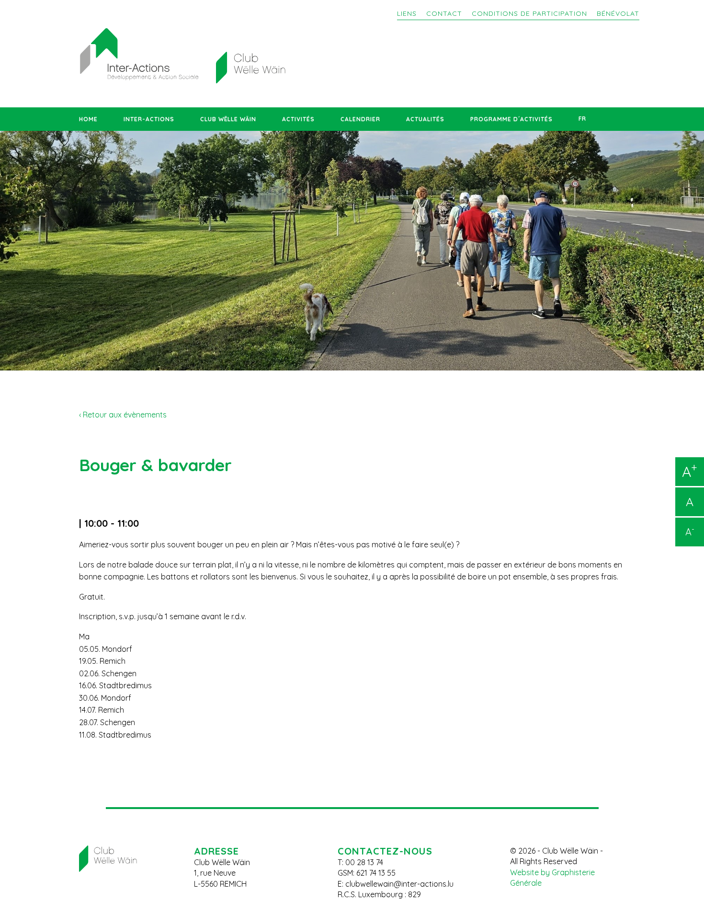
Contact (444, 13)
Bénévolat (618, 13)
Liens (407, 13)
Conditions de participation (529, 13)
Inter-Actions (149, 119)
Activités (298, 119)
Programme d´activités (511, 119)
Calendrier (360, 119)
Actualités (425, 119)
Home (88, 119)
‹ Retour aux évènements (123, 414)
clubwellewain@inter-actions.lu (399, 884)
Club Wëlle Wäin (228, 119)
